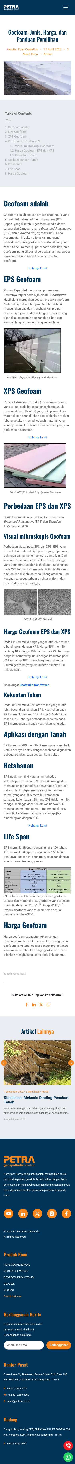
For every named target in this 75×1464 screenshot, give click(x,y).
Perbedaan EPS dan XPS (24, 141)
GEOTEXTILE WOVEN (16, 1270)
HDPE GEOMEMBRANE (17, 1264)
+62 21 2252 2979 (17, 1388)
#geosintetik (19, 973)
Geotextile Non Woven (34, 685)
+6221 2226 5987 (16, 1443)
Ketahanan (15, 164)
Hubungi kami (37, 268)
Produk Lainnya (12, 1296)
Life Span (14, 169)
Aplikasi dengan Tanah (23, 159)
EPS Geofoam (17, 132)
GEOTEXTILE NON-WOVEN (19, 1277)
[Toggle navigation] (65, 7)
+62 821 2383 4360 (18, 1394)
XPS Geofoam (17, 136)
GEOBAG (9, 1289)
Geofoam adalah (19, 127)
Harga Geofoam (18, 173)
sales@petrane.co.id (18, 1401)
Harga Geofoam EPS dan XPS (34, 150)
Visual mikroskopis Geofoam (34, 146)
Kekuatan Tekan (25, 155)
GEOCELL (9, 1283)
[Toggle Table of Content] (8, 120)
